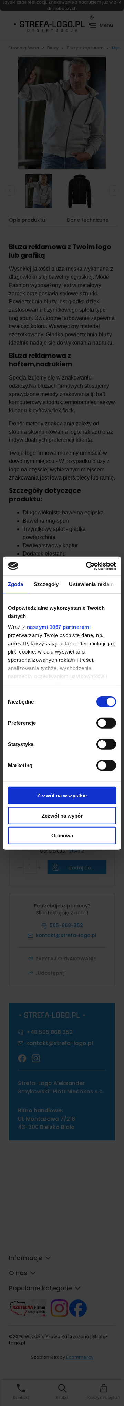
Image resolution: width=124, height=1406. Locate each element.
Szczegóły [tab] (46, 584)
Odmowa (62, 835)
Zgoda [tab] (15, 584)
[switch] (106, 723)
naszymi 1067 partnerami (59, 627)
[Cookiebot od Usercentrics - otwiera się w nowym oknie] (87, 565)
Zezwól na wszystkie (62, 795)
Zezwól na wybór (62, 815)
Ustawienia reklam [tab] (91, 584)
